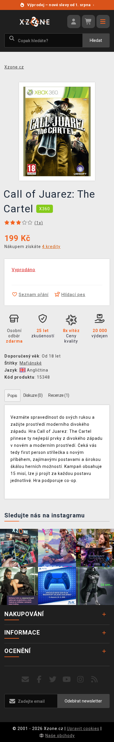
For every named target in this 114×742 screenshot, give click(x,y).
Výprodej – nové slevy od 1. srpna (60, 5)
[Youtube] (66, 679)
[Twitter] (53, 679)
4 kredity (51, 246)
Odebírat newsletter (83, 701)
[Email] (25, 679)
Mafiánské (31, 363)
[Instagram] (80, 679)
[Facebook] (39, 679)
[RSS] (94, 679)
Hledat (96, 40)
